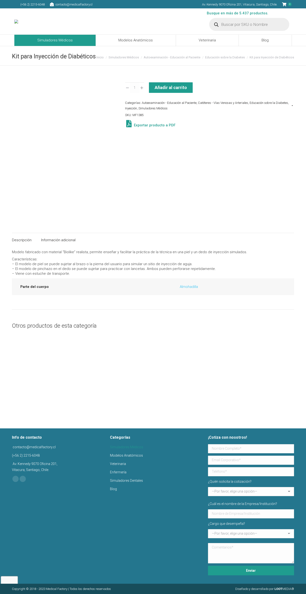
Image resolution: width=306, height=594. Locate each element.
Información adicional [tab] (58, 240)
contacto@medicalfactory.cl (74, 4)
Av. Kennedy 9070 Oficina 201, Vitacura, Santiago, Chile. (239, 4)
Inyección (131, 108)
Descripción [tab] (22, 240)
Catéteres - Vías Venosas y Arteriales (223, 103)
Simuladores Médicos (153, 108)
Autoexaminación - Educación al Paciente (169, 103)
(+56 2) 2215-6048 (32, 4)
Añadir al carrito (171, 87)
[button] (67, 389)
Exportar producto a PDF (154, 125)
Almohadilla (189, 287)
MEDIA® (284, 589)
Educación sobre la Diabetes (269, 103)
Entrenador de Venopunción (263, 402)
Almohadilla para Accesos (43, 402)
